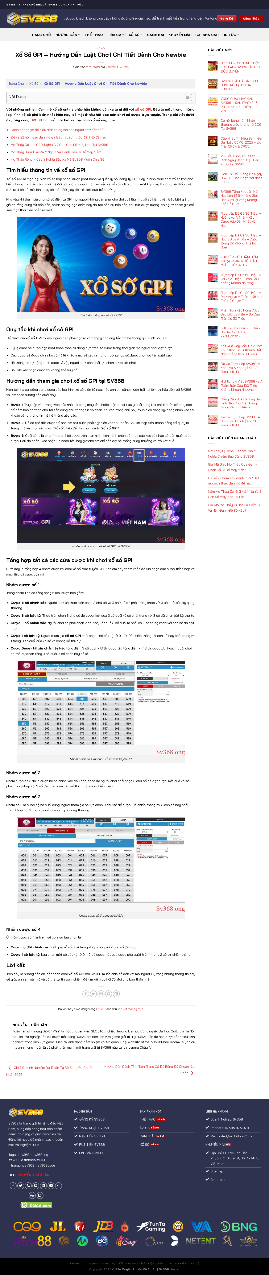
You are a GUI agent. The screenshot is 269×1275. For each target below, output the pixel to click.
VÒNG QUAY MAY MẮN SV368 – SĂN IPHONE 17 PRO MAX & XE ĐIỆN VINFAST (239, 105)
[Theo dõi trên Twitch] (40, 1195)
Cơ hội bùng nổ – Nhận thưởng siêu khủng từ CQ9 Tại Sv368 (241, 125)
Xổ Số (134, 35)
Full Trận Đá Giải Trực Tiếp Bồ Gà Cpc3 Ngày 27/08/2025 (240, 332)
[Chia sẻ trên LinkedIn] (116, 993)
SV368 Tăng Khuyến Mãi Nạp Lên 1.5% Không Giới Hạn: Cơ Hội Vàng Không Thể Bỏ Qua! (239, 198)
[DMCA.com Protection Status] (36, 1204)
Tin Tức (229, 35)
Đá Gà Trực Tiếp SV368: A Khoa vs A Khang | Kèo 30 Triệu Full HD (240, 368)
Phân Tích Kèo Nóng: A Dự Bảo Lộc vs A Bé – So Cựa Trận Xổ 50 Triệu (240, 314)
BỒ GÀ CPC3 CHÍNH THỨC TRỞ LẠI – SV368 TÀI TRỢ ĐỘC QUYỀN (240, 67)
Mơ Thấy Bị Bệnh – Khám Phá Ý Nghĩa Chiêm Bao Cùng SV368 (232, 453)
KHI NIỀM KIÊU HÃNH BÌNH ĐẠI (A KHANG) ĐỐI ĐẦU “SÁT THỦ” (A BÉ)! (240, 261)
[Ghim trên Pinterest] (108, 993)
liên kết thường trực (130, 1009)
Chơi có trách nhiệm (171, 1263)
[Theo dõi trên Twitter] (20, 1185)
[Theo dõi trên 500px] (32, 1195)
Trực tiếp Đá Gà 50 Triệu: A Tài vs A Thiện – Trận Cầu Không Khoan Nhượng (241, 279)
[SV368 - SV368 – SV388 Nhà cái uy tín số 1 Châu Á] (32, 18)
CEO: (28, 1175)
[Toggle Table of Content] (186, 97)
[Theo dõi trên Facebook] (13, 1185)
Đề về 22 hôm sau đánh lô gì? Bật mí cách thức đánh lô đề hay (58, 137)
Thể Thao (93, 35)
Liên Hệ (194, 1263)
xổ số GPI (143, 109)
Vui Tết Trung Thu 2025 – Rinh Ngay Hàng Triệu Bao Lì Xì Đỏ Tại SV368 (241, 160)
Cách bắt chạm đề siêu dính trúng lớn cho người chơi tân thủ (57, 130)
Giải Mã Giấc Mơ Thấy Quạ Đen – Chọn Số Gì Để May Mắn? (232, 467)
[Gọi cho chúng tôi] (28, 1185)
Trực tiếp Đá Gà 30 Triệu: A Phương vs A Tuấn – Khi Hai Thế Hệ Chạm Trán (241, 297)
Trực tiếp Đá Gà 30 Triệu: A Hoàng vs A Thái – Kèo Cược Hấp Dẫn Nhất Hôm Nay (241, 219)
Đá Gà (115, 35)
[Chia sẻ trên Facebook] (85, 993)
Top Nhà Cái (206, 35)
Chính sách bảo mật (102, 1263)
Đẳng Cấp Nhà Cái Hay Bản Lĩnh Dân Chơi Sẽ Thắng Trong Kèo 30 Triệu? (241, 403)
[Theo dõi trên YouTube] (50, 1185)
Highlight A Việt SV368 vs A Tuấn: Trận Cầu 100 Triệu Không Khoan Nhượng (241, 385)
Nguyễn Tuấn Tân (117, 67)
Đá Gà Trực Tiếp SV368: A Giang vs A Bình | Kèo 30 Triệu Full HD (240, 421)
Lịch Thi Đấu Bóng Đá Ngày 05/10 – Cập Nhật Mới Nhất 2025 (241, 178)
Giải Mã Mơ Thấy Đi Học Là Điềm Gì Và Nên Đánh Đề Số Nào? (234, 507)
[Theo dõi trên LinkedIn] (43, 1185)
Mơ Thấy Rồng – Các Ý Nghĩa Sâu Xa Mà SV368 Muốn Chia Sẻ (57, 159)
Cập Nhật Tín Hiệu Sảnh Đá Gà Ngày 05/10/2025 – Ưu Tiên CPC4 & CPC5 (241, 142)
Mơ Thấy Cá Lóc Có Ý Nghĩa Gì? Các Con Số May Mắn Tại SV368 (59, 145)
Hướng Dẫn (66, 35)
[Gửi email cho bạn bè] (101, 993)
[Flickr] (58, 1185)
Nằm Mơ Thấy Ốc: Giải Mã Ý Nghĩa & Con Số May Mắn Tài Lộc (234, 494)
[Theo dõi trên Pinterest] (35, 1185)
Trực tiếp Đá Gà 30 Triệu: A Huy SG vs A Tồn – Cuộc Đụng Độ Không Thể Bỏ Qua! (241, 241)
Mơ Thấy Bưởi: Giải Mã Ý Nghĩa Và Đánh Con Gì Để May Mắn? (56, 152)
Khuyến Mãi (179, 35)
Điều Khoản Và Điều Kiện (136, 1263)
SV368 (36, 120)
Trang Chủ (40, 35)
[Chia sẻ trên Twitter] (93, 993)
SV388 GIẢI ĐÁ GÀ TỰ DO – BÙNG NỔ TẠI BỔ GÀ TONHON (241, 85)
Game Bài (155, 35)
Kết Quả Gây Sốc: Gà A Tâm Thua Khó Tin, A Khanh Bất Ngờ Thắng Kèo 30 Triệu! (241, 350)
